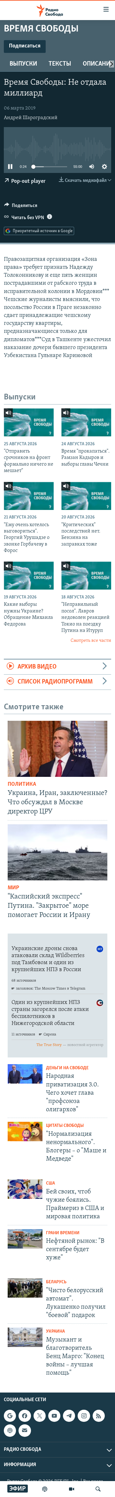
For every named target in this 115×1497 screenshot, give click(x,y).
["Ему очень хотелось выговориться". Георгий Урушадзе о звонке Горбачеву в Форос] (29, 496)
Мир (13, 888)
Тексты (60, 64)
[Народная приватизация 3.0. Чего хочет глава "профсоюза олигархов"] (25, 1074)
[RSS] (99, 1416)
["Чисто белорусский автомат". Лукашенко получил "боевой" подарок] (25, 1288)
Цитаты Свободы (65, 1125)
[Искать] (98, 1489)
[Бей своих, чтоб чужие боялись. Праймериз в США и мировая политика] (25, 1189)
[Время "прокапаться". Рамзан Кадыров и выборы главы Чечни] (86, 422)
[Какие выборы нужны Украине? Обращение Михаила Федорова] (29, 576)
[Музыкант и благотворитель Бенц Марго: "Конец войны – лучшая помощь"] (25, 1337)
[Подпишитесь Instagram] (84, 1416)
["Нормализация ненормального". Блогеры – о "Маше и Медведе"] (25, 1131)
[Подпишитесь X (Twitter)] (40, 1416)
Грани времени (63, 1233)
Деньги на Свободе (67, 1068)
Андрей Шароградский (30, 117)
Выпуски (23, 64)
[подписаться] (25, 1430)
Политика (22, 784)
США (50, 1183)
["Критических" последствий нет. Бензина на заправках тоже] (86, 496)
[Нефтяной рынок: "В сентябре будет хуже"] (25, 1239)
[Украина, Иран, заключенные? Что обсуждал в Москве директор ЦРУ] (57, 749)
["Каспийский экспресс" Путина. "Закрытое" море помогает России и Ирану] (57, 852)
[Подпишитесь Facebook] (25, 1416)
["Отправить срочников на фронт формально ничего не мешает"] (29, 422)
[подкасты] (44, 1489)
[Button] (20, 207)
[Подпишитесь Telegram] (69, 1416)
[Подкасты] (10, 1430)
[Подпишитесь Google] (10, 1416)
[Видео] (71, 1489)
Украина (55, 1331)
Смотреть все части (91, 640)
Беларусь (56, 1282)
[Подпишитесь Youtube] (54, 1416)
